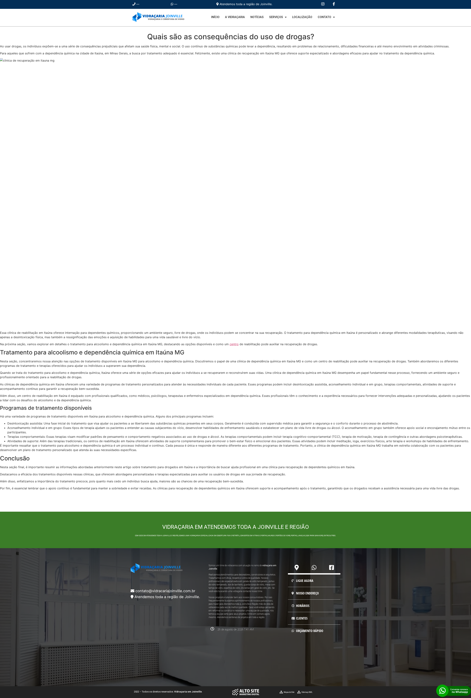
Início (215, 17)
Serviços (276, 17)
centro (234, 344)
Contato (324, 17)
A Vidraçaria (235, 17)
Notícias (257, 17)
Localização (302, 17)
